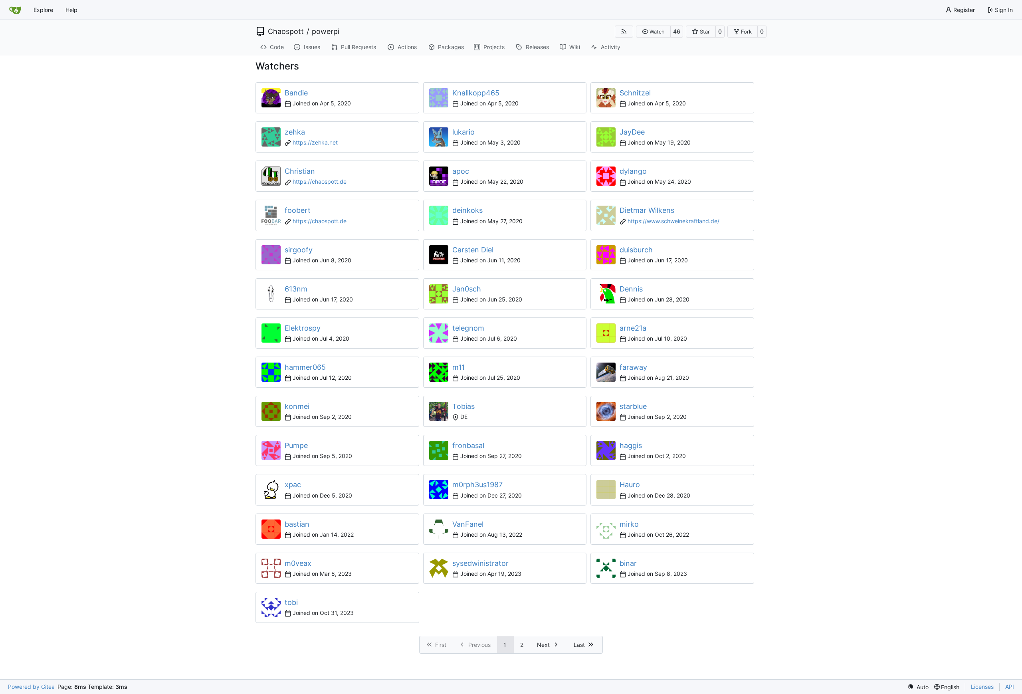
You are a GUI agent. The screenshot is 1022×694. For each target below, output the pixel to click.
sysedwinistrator (480, 563)
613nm (296, 289)
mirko (629, 524)
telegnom (468, 328)
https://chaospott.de (320, 181)
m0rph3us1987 (477, 484)
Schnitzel (635, 93)
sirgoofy (299, 250)
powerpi (325, 32)
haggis (631, 445)
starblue (633, 406)
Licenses (982, 686)
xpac (293, 484)
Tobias (463, 406)
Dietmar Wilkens (647, 210)
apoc (460, 171)
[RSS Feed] (624, 32)
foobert (298, 210)
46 (676, 31)
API (1009, 686)
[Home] (15, 10)
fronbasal (468, 445)
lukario (463, 132)
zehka (295, 132)
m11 (458, 367)
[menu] (918, 687)
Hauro (630, 484)
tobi (291, 602)
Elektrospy (303, 328)
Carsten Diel (472, 250)
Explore (43, 9)
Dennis (631, 289)
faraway (633, 367)
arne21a (633, 328)
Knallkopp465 (475, 93)
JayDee (632, 132)
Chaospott (286, 32)
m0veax (298, 563)
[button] (653, 32)
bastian (297, 524)
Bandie (296, 93)
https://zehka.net (315, 142)
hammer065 (305, 367)
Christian (300, 171)
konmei (297, 406)
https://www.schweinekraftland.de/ (673, 221)
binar (628, 563)
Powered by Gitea (31, 686)
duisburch (636, 250)
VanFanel (467, 524)
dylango (633, 171)
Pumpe (296, 445)
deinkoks (467, 210)
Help (71, 9)
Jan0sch (466, 289)
